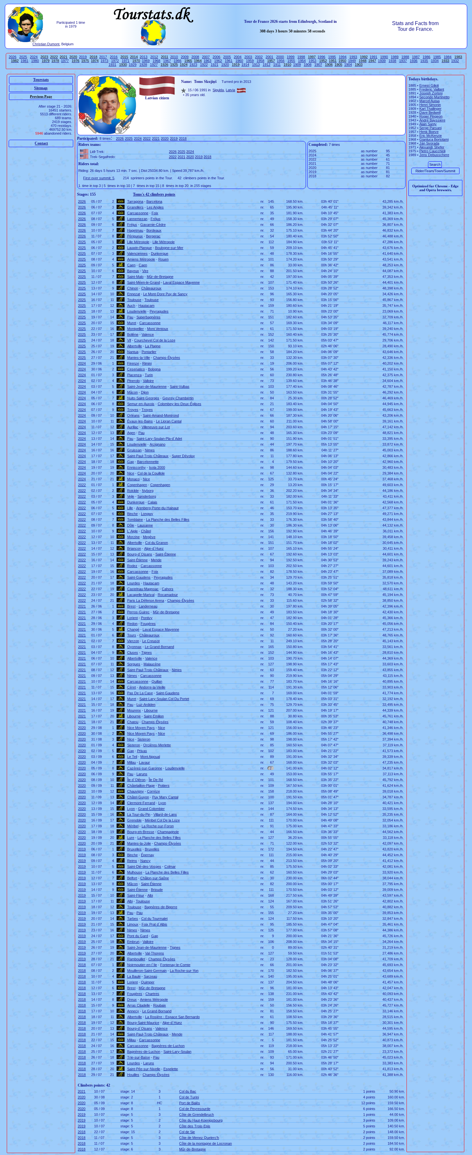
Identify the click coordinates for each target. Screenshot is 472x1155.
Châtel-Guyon (138, 797)
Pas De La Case (140, 693)
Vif (129, 340)
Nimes (150, 450)
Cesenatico (136, 369)
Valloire (148, 381)
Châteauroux (151, 288)
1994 (342, 57)
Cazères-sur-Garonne (144, 768)
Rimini (147, 363)
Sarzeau (150, 976)
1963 (207, 61)
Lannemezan (137, 219)
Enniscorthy (136, 467)
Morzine (133, 537)
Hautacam (146, 305)
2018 (183, 138)
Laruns (141, 774)
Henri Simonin (430, 105)
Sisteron (143, 739)
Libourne (151, 710)
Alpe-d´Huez (154, 548)
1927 (154, 65)
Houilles (133, 1075)
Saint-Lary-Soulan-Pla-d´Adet (159, 438)
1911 (277, 65)
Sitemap (41, 88)
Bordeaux (154, 230)
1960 (239, 61)
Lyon (162, 803)
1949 (352, 61)
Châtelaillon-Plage (141, 785)
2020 (165, 138)
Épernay (147, 855)
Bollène (132, 334)
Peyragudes (159, 311)
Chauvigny (135, 791)
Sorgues (133, 664)
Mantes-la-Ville (138, 358)
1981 (24, 61)
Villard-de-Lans (165, 814)
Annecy (133, 1011)
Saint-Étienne (165, 554)
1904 (348, 65)
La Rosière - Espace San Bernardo (172, 1017)
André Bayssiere (432, 120)
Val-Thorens (154, 953)
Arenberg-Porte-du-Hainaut (157, 508)
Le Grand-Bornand (159, 647)
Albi (150, 895)
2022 (147, 138)
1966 (177, 61)
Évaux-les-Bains (140, 421)
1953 (312, 61)
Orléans (133, 415)
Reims (132, 861)
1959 (250, 61)
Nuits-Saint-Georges (143, 398)
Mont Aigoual (150, 757)
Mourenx (134, 710)
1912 (266, 65)
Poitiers (164, 785)
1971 (125, 61)
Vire (145, 271)
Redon (132, 624)
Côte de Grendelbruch (196, 1114)
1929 (132, 65)
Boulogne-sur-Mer (169, 248)
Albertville (134, 346)
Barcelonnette (148, 462)
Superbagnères (148, 317)
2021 (156, 138)
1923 (193, 65)
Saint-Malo (135, 277)
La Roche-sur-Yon (184, 971)
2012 (154, 57)
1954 (302, 61)
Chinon (132, 288)
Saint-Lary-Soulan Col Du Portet (164, 699)
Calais (152, 502)
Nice (130, 473)
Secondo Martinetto (434, 97)
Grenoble (134, 820)
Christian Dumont (45, 44)
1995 (332, 57)
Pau (130, 317)
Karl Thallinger (430, 109)
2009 (184, 57)
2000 (280, 57)
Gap (130, 462)
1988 (405, 57)
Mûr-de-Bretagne (160, 277)
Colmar (170, 866)
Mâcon (132, 392)
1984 (447, 57)
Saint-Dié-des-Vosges (144, 866)
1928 (143, 65)
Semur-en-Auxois (140, 404)
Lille (130, 508)
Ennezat (133, 294)
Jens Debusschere (434, 155)
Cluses (132, 652)
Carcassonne (137, 213)
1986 (426, 57)
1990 (384, 57)
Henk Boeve (429, 132)
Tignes (146, 652)
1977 (65, 61)
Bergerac (153, 236)
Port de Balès (189, 1103)
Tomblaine (135, 519)
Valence (148, 334)
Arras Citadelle (138, 1005)
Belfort (132, 878)
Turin (149, 375)
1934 (435, 61)
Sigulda (218, 90)
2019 (83, 57)
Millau (131, 762)
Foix (155, 213)
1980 (35, 61)
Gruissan (134, 450)
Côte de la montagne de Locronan (205, 1143)
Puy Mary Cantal (165, 797)
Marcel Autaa (429, 101)
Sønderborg (146, 496)
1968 (156, 61)
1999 (290, 57)
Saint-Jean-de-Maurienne (147, 386)
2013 (143, 57)
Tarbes (132, 918)
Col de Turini (189, 1097)
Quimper (147, 982)
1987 (416, 57)
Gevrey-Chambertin (178, 398)
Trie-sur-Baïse (138, 1057)
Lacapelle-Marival (140, 595)
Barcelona (154, 201)
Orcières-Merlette (157, 745)
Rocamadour (168, 595)
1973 (104, 61)
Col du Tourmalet (154, 918)
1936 (413, 61)
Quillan (157, 681)
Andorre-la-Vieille (152, 687)
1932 (455, 61)
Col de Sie (187, 1132)
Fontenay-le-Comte (175, 965)
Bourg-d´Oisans (139, 554)
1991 (373, 57)
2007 (206, 57)
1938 (392, 61)
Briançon (134, 548)
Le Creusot (151, 641)
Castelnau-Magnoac (143, 589)
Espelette (170, 1069)
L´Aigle (132, 531)
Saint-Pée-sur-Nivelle (143, 1069)
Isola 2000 (157, 467)
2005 (227, 57)
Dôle (130, 525)
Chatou (132, 722)
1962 (218, 61)
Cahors (167, 589)
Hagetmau (135, 230)
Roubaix (159, 1005)
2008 (195, 57)
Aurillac (132, 427)
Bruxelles (134, 849)
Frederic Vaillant (431, 89)
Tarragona (135, 201)
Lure (130, 838)
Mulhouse (134, 872)
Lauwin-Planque (139, 248)
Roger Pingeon (430, 116)
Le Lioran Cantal (168, 421)
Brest (131, 606)
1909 (297, 65)
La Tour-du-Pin (138, 814)
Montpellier (135, 329)
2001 (269, 57)
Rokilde (133, 491)
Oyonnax (134, 647)
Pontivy (147, 618)
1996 (321, 57)
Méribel (132, 826)
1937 (403, 61)
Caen (131, 265)
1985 (437, 57)
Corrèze (153, 791)
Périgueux (135, 236)
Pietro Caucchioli (432, 151)
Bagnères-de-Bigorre (160, 907)
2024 (34, 57)
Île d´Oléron (136, 780)
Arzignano (157, 444)
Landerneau (148, 606)
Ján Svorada (429, 143)
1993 (353, 57)
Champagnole (168, 832)
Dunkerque (159, 253)
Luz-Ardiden (145, 704)
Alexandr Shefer (431, 147)
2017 (103, 57)
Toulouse (134, 300)
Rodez (132, 566)
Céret (131, 687)
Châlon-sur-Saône (154, 878)
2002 (259, 57)
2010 (174, 57)
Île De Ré (156, 780)
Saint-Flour (135, 895)
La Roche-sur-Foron (158, 826)
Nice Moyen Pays (141, 728)
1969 (146, 61)
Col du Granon (156, 543)
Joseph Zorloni (430, 93)
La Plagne (153, 346)
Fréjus (156, 219)
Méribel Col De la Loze (162, 820)
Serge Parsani (430, 128)
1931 (112, 65)
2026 (12, 57)
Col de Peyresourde (194, 1109)
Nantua (132, 352)
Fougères (148, 624)
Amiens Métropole (141, 259)
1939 (382, 61)
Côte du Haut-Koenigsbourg (201, 1120)
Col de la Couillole (151, 473)
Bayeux (133, 271)
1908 (307, 65)
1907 (318, 65)
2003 (248, 57)
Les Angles (155, 207)
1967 (167, 61)
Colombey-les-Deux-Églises (179, 404)
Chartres (152, 994)
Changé (133, 629)
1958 (260, 61)
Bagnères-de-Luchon (168, 1046)
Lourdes (133, 583)
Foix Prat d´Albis (154, 924)
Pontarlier (149, 352)
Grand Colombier (151, 809)
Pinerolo (133, 381)
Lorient (132, 618)
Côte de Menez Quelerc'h (199, 1138)
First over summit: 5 (98, 178)
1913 (256, 65)
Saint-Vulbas (179, 386)
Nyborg (147, 491)
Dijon (145, 392)
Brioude (157, 890)
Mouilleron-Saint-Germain (147, 971)
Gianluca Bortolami (434, 139)
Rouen (163, 259)
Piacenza (134, 375)
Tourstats (41, 79)
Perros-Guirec (138, 612)
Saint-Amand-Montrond (161, 415)
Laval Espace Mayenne (181, 282)
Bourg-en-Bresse (140, 832)
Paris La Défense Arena (145, 600)
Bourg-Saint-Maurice (143, 1023)
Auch (131, 305)
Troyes (132, 410)
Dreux (132, 999)
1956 (280, 61)
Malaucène (152, 664)
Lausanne (145, 525)
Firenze (133, 363)
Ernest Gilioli (429, 85)
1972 (115, 61)
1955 (291, 61)
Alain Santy (428, 124)
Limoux (132, 924)
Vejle (130, 496)
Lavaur (144, 762)
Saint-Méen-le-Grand (143, 282)
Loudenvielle (136, 311)
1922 (204, 65)
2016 (114, 57)
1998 (301, 57)
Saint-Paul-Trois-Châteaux (148, 456)
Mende (156, 560)
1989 (394, 57)
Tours (131, 635)
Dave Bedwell (430, 112)
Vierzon (133, 641)
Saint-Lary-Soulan (177, 1051)
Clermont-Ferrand (141, 803)
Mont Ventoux (157, 329)
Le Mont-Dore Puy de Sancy (165, 294)
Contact (41, 143)
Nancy (145, 861)
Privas (142, 751)
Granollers (135, 207)
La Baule (134, 976)
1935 (424, 61)
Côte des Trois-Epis (194, 1126)
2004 (237, 57)
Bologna (154, 369)
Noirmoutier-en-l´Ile (142, 965)
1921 (214, 65)
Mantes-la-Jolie (139, 843)
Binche (132, 514)
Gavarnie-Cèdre (153, 225)
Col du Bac (187, 1091)
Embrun (133, 942)
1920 (225, 65)
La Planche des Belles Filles (167, 519)
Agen (131, 433)
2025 (23, 57)
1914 (245, 65)
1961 (228, 61)
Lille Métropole (138, 242)
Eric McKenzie (430, 136)
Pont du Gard (137, 936)
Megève (149, 537)
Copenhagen (137, 485)
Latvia (230, 90)
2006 (216, 57)
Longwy (147, 514)
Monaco (133, 479)
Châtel (146, 531)
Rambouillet (136, 959)
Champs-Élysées (166, 358)
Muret (131, 323)
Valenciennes (137, 253)
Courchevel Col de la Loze (154, 340)
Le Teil (132, 757)
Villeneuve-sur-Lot (156, 427)
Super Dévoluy (183, 456)
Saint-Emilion (154, 716)
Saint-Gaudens (139, 577)
